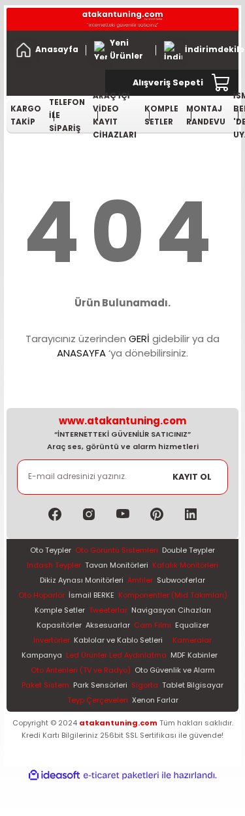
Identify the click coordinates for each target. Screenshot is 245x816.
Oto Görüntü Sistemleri (116, 550)
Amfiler (140, 580)
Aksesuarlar (108, 625)
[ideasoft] (54, 775)
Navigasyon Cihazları (171, 610)
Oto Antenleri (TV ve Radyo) (81, 670)
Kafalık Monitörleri (185, 565)
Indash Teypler (54, 565)
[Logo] (122, 19)
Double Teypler (188, 550)
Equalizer (192, 625)
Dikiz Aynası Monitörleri (81, 580)
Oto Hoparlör (41, 595)
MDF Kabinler (194, 655)
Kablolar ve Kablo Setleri (118, 640)
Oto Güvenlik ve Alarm (175, 670)
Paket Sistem (45, 685)
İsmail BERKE (91, 595)
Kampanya (42, 655)
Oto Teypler (50, 550)
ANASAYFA (81, 353)
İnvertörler (51, 640)
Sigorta (144, 685)
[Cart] (221, 83)
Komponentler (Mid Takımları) (172, 595)
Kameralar (192, 640)
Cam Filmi (152, 625)
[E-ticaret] (121, 775)
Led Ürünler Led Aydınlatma (116, 655)
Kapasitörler (59, 625)
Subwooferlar (181, 580)
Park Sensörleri (100, 685)
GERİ (139, 338)
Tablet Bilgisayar (192, 685)
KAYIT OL (192, 476)
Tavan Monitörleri (116, 565)
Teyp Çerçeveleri (97, 700)
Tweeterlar (108, 610)
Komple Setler (60, 610)
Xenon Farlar (155, 700)
